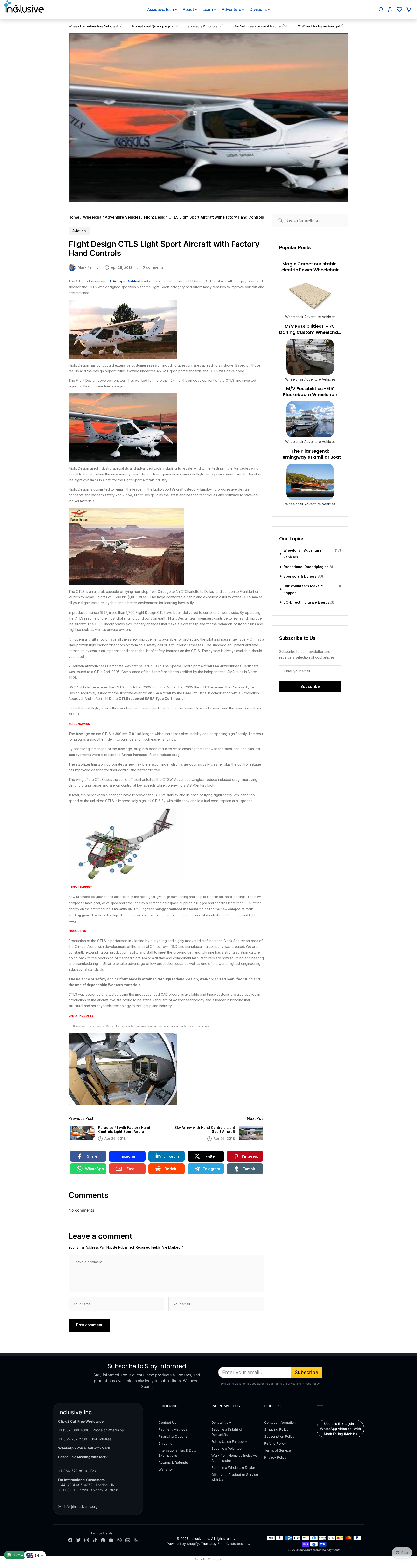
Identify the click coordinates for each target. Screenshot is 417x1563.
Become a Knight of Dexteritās (226, 1431)
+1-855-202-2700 (72, 1439)
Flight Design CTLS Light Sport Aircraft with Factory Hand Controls (204, 217)
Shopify (193, 1544)
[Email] (128, 1539)
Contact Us (167, 1422)
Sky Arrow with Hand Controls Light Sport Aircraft (204, 1130)
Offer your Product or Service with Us (234, 1477)
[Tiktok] (95, 1539)
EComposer (214, 1559)
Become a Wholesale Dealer (233, 1467)
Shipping (166, 1443)
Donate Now (221, 1422)
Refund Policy (275, 1443)
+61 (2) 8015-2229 (73, 1490)
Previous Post (81, 1118)
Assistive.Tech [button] (160, 9)
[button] (381, 9)
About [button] (188, 9)
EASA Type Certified (124, 281)
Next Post (255, 1118)
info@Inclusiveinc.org (80, 1506)
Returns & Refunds (173, 1462)
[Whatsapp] (119, 1539)
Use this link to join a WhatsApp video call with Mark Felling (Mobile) (340, 1429)
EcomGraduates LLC (234, 1544)
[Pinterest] (103, 1539)
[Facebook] (70, 1539)
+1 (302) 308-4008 (73, 1430)
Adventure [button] (231, 9)
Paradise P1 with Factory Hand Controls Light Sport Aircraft (124, 1130)
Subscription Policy (279, 1436)
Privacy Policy (275, 1457)
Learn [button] (208, 9)
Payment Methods (173, 1429)
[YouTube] (111, 1539)
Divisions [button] (258, 9)
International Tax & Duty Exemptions (177, 1452)
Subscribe (306, 1372)
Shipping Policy (276, 1429)
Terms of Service (277, 1450)
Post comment (89, 1325)
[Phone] (136, 1539)
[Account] (390, 9)
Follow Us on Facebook (229, 1441)
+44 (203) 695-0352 (75, 1485)
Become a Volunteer (227, 1448)
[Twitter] (78, 1539)
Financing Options (173, 1436)
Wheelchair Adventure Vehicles (111, 217)
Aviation (79, 231)
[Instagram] (87, 1539)
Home (74, 217)
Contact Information (280, 1422)
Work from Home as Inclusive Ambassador (234, 1458)
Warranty (166, 1469)
